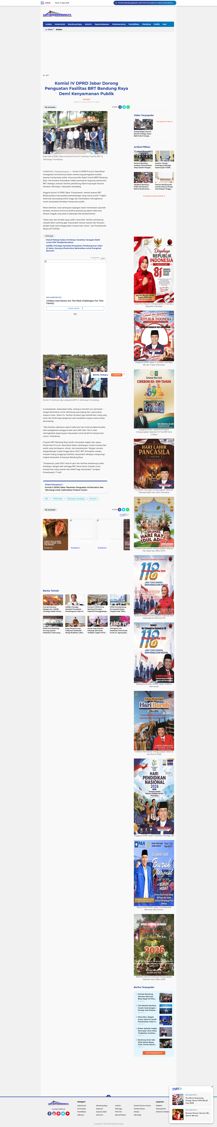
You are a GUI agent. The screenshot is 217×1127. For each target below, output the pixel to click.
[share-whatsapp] (128, 107)
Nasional (99, 1109)
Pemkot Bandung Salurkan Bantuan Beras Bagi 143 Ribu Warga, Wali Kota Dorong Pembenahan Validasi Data (147, 996)
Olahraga (118, 1109)
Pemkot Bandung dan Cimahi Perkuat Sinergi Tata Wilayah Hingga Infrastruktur (164, 187)
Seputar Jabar (101, 1112)
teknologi (137, 1115)
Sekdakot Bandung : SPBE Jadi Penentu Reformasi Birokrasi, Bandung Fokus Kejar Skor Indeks (142, 187)
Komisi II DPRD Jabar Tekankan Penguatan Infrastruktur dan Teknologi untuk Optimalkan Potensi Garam (74, 488)
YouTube (69, 1117)
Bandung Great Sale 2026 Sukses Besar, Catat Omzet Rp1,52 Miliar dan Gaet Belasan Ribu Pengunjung (146, 1042)
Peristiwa (146, 24)
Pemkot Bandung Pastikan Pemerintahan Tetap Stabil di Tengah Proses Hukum (143, 165)
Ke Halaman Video (164, 121)
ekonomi (99, 1115)
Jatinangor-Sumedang (76, 499)
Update (117, 375)
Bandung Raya (75, 24)
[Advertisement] (108, 52)
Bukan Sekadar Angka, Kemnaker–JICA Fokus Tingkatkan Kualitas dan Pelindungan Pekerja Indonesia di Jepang (147, 1030)
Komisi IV (93, 499)
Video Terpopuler (144, 115)
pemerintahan (120, 1115)
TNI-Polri (118, 1112)
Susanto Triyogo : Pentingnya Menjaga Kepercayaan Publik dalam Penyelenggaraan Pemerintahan (164, 165)
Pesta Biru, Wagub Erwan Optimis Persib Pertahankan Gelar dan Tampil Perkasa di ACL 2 (147, 1019)
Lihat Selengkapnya (153, 1053)
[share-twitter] (124, 107)
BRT (46, 499)
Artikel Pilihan (142, 147)
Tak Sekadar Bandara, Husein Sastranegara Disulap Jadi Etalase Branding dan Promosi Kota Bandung (147, 1007)
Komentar (51, 107)
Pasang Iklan (161, 1109)
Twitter (64, 1117)
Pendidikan (134, 24)
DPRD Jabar (57, 499)
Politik (157, 24)
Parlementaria (119, 24)
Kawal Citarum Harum (142, 1106)
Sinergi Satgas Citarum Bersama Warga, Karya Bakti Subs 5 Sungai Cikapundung (142, 134)
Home (47, 3)
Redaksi (159, 1106)
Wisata (136, 1112)
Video (50, 29)
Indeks (48, 24)
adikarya (80, 1115)
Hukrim (88, 24)
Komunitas (81, 1109)
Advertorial (60, 24)
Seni (165, 24)
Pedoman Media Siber (164, 1112)
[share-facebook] (120, 107)
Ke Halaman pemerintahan (153, 196)
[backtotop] (108, 1097)
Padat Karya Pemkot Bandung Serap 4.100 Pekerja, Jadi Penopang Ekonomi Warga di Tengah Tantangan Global (146, 3)
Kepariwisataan (102, 24)
